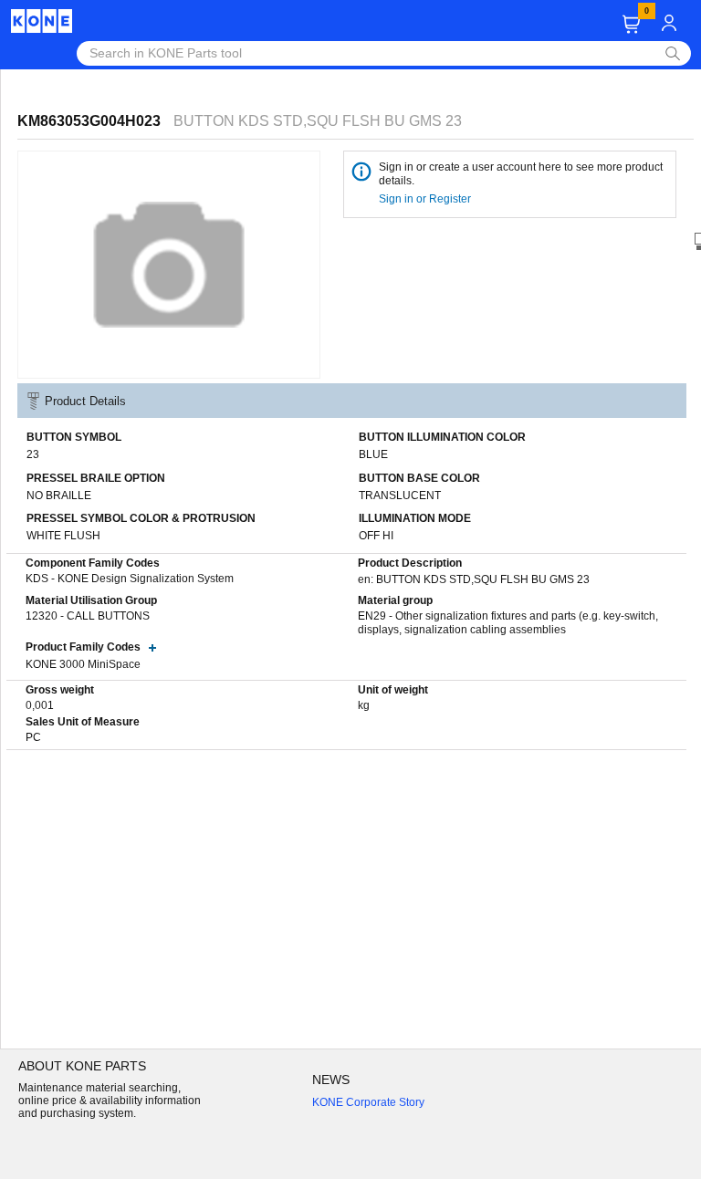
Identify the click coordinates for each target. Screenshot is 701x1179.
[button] (631, 24)
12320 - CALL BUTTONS (88, 616)
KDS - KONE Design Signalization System (130, 578)
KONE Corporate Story (368, 1102)
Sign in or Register (426, 199)
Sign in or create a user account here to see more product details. (521, 174)
